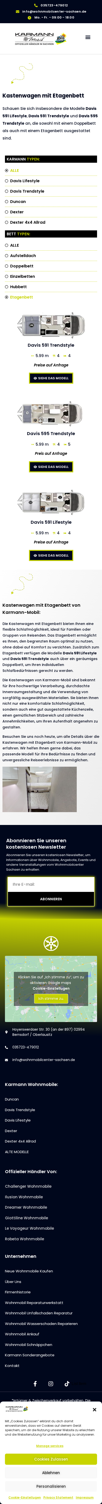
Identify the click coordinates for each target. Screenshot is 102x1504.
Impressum (85, 1497)
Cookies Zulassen (51, 1459)
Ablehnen (51, 1472)
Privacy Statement (58, 1497)
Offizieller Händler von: (31, 1171)
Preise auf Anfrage (51, 365)
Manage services (49, 1446)
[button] (94, 1409)
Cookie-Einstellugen (24, 1497)
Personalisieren (51, 1486)
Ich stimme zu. (51, 998)
